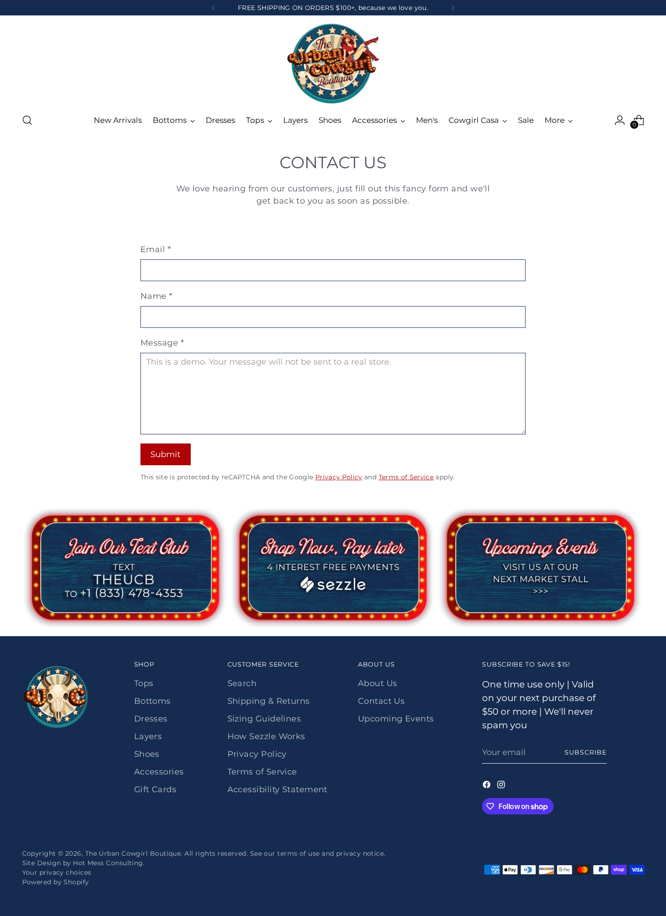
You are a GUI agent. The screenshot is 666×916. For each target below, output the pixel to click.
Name (156, 296)
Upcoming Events (396, 719)
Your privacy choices (57, 872)
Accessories (159, 772)
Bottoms (152, 701)
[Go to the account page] (620, 120)
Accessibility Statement (277, 789)
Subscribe (586, 752)
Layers (148, 736)
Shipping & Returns (268, 701)
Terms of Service (406, 477)
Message (162, 343)
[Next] (453, 7)
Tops (144, 683)
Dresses (151, 719)
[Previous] (213, 7)
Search (242, 683)
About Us (377, 683)
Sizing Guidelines (264, 719)
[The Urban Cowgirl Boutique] (333, 63)
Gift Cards (155, 789)
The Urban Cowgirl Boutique (133, 853)
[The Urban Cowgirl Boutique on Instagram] (502, 786)
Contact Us (381, 701)
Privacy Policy (338, 477)
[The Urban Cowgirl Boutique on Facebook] (487, 786)
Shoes (146, 754)
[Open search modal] (27, 120)
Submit (165, 454)
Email (155, 249)
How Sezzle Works (266, 736)
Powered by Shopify (55, 882)
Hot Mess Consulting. (109, 863)
